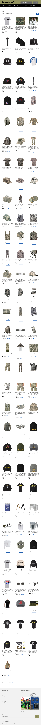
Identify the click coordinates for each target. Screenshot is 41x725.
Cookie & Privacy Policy (5, 702)
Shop (3, 5)
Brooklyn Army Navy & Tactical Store (25, 692)
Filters (38, 13)
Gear (22, 5)
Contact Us (3, 696)
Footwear (15, 5)
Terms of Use (4, 701)
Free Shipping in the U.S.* (27, 0)
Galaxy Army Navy (6, 721)
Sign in (32, 0)
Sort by (3, 13)
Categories (3, 693)
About (2, 695)
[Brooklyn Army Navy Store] (25, 709)
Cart (36, 2)
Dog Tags (32, 5)
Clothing (9, 5)
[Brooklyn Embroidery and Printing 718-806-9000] (34, 709)
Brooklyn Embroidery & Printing (34, 691)
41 (10, 682)
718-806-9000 (32, 695)
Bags (26, 5)
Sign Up (37, 716)
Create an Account (36, 0)
